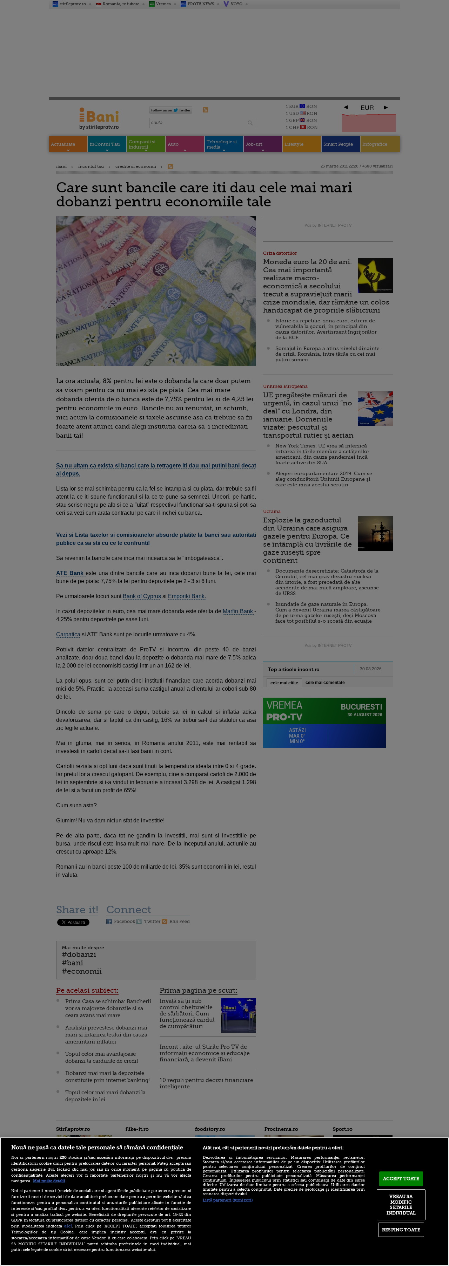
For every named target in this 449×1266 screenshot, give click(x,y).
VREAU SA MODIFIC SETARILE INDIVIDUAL (401, 1205)
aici (68, 1226)
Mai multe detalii (49, 1181)
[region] (224, 1201)
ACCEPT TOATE (401, 1178)
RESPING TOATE (401, 1229)
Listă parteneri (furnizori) (228, 1200)
